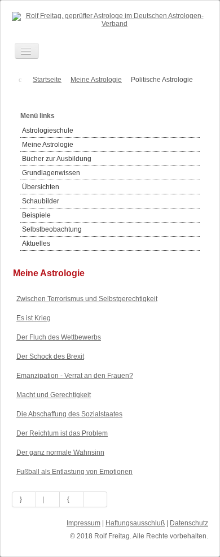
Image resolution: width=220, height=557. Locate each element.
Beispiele (36, 215)
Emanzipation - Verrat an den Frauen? (74, 376)
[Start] (24, 499)
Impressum (83, 523)
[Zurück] (48, 499)
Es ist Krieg (33, 318)
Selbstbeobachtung (52, 229)
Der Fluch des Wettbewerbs (58, 337)
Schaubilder (40, 201)
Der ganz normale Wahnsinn (60, 452)
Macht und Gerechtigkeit (53, 395)
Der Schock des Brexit (50, 356)
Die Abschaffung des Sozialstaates (69, 414)
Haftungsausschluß (135, 523)
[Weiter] (71, 499)
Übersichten (40, 187)
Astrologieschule (47, 130)
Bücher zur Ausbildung (56, 159)
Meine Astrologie (47, 145)
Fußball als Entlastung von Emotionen (74, 472)
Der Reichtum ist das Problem (62, 433)
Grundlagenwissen (51, 173)
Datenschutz (189, 523)
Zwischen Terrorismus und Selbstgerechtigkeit (86, 299)
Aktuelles (36, 243)
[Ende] (95, 499)
